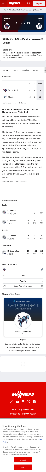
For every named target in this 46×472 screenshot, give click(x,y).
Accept (23, 460)
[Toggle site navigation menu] (3, 3)
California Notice (30, 418)
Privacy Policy (29, 413)
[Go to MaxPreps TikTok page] (11, 402)
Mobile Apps (28, 409)
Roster (36, 70)
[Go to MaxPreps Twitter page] (28, 402)
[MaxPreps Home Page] (5, 10)
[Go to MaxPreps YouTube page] (17, 402)
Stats (15, 70)
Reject (23, 467)
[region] (23, 445)
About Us (16, 409)
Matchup (25, 70)
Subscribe (15, 413)
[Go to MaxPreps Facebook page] (34, 402)
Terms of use (13, 418)
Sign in (39, 3)
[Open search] (28, 3)
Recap (5, 70)
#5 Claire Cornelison (32, 343)
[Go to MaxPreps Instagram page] (23, 402)
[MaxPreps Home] (14, 3)
